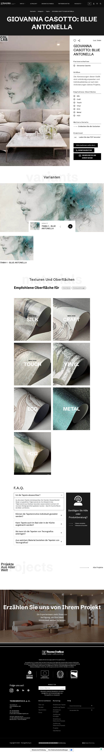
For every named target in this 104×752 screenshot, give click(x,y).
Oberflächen (57, 730)
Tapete (22, 3)
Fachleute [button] (78, 3)
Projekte (55, 728)
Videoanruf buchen (81, 525)
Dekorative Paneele (48, 3)
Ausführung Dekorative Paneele (59, 724)
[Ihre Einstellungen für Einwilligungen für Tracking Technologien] (101, 749)
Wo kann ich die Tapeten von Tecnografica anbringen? (34, 532)
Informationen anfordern (85, 145)
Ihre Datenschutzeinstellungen (58, 750)
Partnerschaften (63, 3)
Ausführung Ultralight (56, 715)
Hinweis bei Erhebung (39, 750)
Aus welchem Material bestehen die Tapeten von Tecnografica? (37, 541)
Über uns (41, 704)
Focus (40, 712)
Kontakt (52, 626)
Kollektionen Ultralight (57, 711)
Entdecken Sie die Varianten (89, 126)
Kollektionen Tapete (59, 704)
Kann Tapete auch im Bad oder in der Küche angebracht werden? (35, 524)
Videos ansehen (80, 523)
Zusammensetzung (75, 706)
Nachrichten (42, 710)
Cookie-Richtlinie (53, 742)
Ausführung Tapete (59, 707)
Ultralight (33, 3)
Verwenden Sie (74, 710)
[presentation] (60, 227)
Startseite (33, 11)
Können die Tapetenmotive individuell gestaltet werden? (37, 515)
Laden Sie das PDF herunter (87, 137)
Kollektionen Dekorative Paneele (59, 720)
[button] (25, 4)
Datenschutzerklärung (44, 742)
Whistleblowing (61, 743)
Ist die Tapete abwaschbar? (28, 495)
